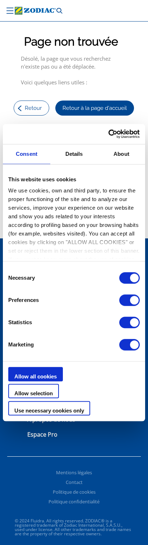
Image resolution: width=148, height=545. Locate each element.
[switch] (129, 300)
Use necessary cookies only (49, 410)
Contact (74, 482)
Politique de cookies (74, 492)
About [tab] (121, 154)
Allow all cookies (35, 376)
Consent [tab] (26, 154)
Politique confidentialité (74, 501)
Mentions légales (74, 472)
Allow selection (33, 393)
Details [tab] (74, 154)
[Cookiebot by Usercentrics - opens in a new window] (108, 134)
